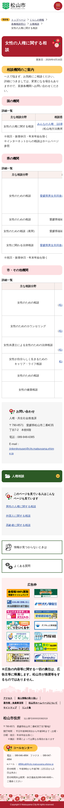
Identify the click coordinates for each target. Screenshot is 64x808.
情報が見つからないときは (30, 547)
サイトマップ (10, 707)
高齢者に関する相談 (18, 525)
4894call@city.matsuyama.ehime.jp (35, 764)
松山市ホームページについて (43, 703)
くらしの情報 (37, 20)
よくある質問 (22, 565)
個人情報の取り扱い (28, 698)
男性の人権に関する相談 (21, 506)
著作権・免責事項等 (13, 703)
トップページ (18, 20)
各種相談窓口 (18, 24)
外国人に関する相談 (18, 515)
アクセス (7, 698)
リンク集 (26, 707)
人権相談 (34, 24)
